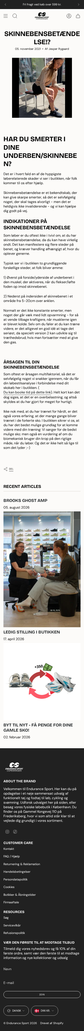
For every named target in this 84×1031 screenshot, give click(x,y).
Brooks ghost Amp (25, 500)
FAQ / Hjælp (11, 856)
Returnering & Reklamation (21, 864)
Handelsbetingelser (16, 872)
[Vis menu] (5, 16)
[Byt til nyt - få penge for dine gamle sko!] (42, 681)
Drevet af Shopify (51, 1023)
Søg (6, 917)
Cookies (8, 887)
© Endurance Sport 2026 (20, 1023)
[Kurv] (77, 16)
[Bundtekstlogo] (14, 767)
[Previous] (5, 4)
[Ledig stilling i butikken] (42, 569)
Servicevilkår (12, 925)
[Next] (79, 4)
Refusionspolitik (14, 933)
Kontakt (8, 849)
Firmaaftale (11, 902)
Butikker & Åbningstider (19, 895)
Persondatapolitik (15, 879)
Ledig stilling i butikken (31, 632)
